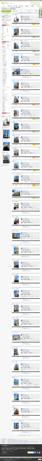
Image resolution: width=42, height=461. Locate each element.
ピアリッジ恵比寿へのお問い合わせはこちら (26, 358)
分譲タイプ (4, 58)
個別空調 (4, 111)
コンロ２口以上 (5, 75)
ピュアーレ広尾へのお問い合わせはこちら (26, 373)
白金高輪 (25, 366)
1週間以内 (8, 45)
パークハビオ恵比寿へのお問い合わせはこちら (26, 300)
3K (7, 30)
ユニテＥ (14, 108)
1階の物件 (4, 107)
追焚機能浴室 (5, 79)
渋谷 (24, 72)
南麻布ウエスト (15, 122)
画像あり (4, 47)
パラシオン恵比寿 (15, 304)
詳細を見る (34, 24)
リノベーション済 (5, 54)
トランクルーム (5, 88)
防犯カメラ (4, 97)
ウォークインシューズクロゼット (6, 87)
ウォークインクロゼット (6, 86)
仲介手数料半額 (5, 64)
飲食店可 (4, 109)
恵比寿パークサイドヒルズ (16, 135)
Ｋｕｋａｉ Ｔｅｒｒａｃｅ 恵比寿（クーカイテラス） (20, 40)
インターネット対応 (5, 94)
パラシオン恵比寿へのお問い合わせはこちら (26, 314)
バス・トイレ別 (5, 78)
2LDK (3, 30)
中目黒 (26, 235)
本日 (7, 44)
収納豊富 (4, 90)
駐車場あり (4, 106)
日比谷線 (23, 31)
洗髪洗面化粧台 (5, 82)
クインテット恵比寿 (15, 260)
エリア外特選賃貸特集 (14, 449)
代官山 (26, 32)
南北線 (23, 44)
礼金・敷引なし (4, 22)
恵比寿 (26, 16)
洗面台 (4, 81)
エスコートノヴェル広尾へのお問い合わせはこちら (26, 77)
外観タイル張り (5, 73)
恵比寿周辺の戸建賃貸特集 (23, 448)
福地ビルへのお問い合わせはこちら (26, 417)
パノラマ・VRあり (5, 48)
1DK (3, 28)
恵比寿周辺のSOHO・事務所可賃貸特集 (6, 449)
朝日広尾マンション (15, 189)
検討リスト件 (31, 0)
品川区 (14, 439)
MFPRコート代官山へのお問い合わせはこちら (26, 242)
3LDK (7, 31)
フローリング (5, 66)
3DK (3, 31)
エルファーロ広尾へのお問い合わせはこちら (26, 328)
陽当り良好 (4, 52)
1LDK (7, 28)
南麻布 (20, 440)
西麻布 (26, 440)
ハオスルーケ (3, 151)
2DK (7, 29)
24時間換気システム (5, 69)
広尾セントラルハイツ (16, 81)
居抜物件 (4, 110)
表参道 (26, 336)
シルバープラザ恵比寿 (16, 27)
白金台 (25, 44)
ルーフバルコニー (5, 68)
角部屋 (4, 105)
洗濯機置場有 (5, 72)
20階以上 (4, 103)
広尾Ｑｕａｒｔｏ (15, 161)
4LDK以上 (4, 32)
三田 (26, 379)
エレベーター (5, 70)
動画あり (8, 47)
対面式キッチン (5, 77)
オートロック (5, 95)
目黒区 (24, 379)
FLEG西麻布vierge (15, 246)
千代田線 (23, 336)
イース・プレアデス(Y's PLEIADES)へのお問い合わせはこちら (25, 432)
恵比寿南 (26, 203)
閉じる (40, 459)
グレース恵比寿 (15, 14)
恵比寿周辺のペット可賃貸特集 (5, 448)
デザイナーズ (5, 53)
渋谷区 (24, 16)
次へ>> (38, 12)
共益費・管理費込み (5, 23)
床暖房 (4, 85)
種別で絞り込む (6, 15)
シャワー (4, 83)
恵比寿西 (13, 440)
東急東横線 (23, 32)
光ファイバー (5, 93)
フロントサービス (5, 99)
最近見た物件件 (26, 0)
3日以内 (4, 45)
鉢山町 (26, 232)
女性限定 (4, 57)
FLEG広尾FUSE (15, 148)
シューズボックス (5, 89)
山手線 (23, 17)
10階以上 (4, 102)
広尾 (25, 45)
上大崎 (22, 440)
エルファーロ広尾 (15, 318)
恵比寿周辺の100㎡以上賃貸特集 (31, 448)
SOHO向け (4, 60)
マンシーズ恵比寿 (15, 274)
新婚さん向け (5, 62)
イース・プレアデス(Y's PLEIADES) (18, 421)
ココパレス (14, 95)
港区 (12, 439)
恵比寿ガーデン (15, 377)
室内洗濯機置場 (5, 65)
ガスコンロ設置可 (5, 61)
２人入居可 (4, 56)
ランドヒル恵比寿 (15, 201)
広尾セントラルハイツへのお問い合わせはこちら (26, 91)
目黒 (24, 18)
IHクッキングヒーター (6, 74)
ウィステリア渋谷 (15, 332)
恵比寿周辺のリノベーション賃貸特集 (14, 448)
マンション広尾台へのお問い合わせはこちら (26, 227)
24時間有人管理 (5, 98)
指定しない (4, 44)
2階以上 (4, 101)
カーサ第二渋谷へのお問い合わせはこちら (26, 403)
